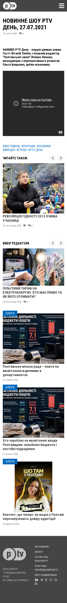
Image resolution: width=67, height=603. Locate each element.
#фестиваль (11, 146)
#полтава (28, 146)
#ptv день (35, 150)
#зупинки (44, 146)
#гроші (22, 150)
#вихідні (9, 150)
